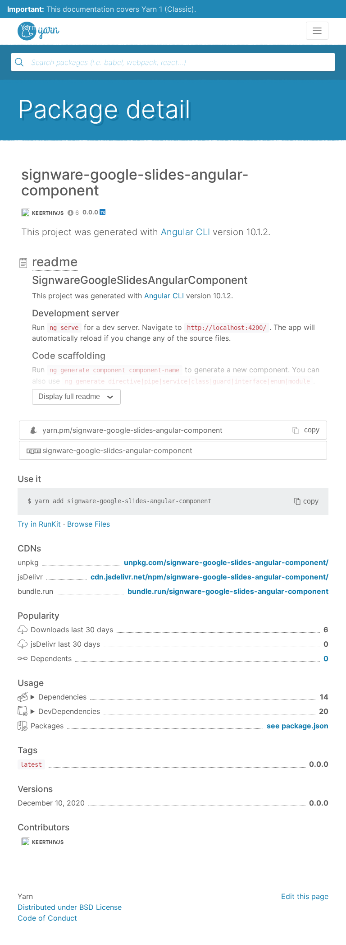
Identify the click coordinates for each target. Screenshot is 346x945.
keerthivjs (48, 213)
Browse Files (88, 523)
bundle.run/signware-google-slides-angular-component (227, 591)
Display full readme (69, 396)
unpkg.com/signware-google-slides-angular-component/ (226, 562)
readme (54, 261)
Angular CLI (185, 232)
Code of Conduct (47, 917)
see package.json (297, 725)
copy (311, 430)
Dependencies (62, 696)
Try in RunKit (39, 523)
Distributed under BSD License (70, 907)
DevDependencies (69, 711)
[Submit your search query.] (19, 62)
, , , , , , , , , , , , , (58, 697)
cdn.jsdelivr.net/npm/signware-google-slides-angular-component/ (209, 576)
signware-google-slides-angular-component (117, 450)
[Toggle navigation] (317, 31)
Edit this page (304, 896)
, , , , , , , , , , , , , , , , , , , (65, 712)
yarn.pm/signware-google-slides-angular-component (132, 430)
